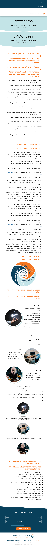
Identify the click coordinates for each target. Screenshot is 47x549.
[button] (20, 10)
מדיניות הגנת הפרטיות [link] (17, 525)
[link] (46, 1)
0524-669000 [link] (27, 540)
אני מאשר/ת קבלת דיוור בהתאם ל (26, 525)
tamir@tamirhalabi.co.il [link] (13, 540)
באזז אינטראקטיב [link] (19, 545)
